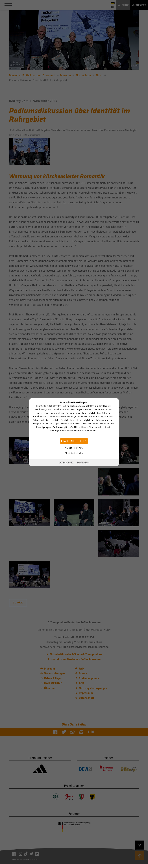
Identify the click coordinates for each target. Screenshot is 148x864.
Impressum (83, 462)
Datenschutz (66, 462)
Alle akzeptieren (75, 440)
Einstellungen (73, 448)
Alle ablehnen (74, 452)
